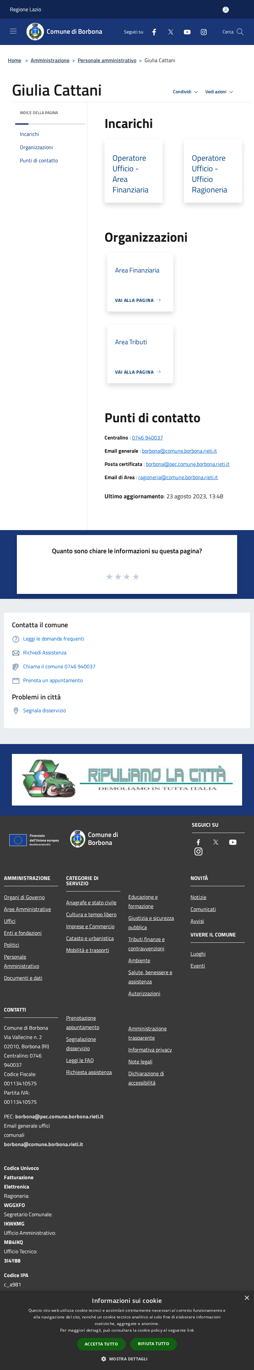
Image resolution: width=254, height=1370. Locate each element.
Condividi (182, 91)
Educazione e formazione (143, 901)
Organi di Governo (24, 897)
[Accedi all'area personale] (226, 10)
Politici (11, 945)
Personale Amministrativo (21, 961)
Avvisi (197, 921)
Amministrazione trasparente (147, 1033)
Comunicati (203, 909)
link (190, 1330)
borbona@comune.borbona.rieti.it (179, 451)
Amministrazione (50, 60)
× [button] (246, 1298)
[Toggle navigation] (13, 31)
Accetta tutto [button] (101, 1344)
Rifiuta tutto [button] (153, 1344)
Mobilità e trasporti (87, 950)
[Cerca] (240, 32)
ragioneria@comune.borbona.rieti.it (178, 477)
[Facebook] (151, 31)
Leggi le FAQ (80, 1060)
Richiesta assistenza (89, 1072)
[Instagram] (201, 31)
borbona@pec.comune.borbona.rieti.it (188, 464)
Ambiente (139, 960)
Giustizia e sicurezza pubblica (151, 922)
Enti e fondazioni (23, 933)
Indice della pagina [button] (39, 112)
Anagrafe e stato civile (91, 902)
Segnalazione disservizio (81, 1043)
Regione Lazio (25, 9)
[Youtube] (184, 31)
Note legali (140, 1061)
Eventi (197, 966)
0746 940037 (147, 437)
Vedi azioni (216, 91)
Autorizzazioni (144, 993)
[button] (127, 1358)
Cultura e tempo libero (91, 914)
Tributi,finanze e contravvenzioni (146, 943)
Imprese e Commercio (90, 926)
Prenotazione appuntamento (82, 1022)
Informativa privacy (150, 1050)
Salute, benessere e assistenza (150, 976)
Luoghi (198, 954)
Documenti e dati (23, 978)
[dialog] (127, 1330)
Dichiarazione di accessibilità (146, 1078)
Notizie (198, 897)
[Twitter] (168, 31)
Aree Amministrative (27, 909)
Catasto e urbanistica (90, 938)
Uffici (10, 921)
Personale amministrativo (107, 60)
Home (14, 60)
